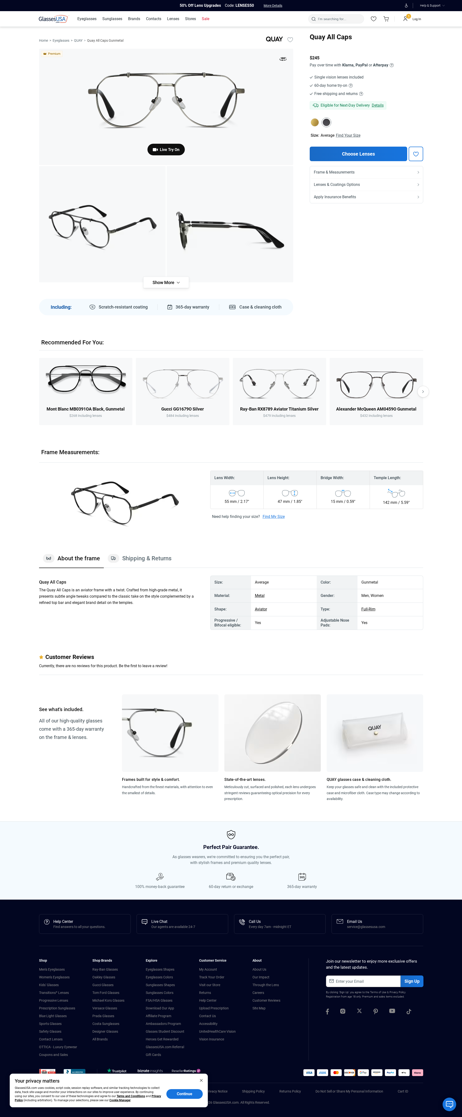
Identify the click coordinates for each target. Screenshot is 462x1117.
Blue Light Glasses (53, 1016)
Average (327, 135)
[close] (201, 1080)
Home (43, 40)
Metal (260, 595)
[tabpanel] (231, 603)
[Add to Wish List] (290, 39)
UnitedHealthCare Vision (217, 1031)
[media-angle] (102, 224)
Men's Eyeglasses (52, 969)
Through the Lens (265, 985)
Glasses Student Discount (165, 1031)
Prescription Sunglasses (57, 1008)
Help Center (208, 1000)
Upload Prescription (214, 1008)
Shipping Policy (253, 1091)
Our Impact (260, 977)
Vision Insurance (211, 1039)
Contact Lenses (51, 1039)
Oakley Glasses (103, 977)
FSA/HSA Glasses (159, 1000)
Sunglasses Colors (159, 993)
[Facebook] (327, 1012)
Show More (163, 282)
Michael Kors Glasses (108, 1000)
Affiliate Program (158, 1016)
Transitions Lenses (54, 993)
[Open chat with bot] (449, 1104)
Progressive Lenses (53, 1000)
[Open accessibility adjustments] (406, 5)
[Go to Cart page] (386, 19)
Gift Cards (153, 1055)
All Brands (100, 1039)
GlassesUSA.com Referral (165, 1047)
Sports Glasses (50, 1024)
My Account (208, 969)
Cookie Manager (119, 1100)
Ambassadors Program (163, 1024)
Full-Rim (368, 609)
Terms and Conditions (131, 1096)
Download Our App (160, 1008)
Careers (258, 993)
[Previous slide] (39, 391)
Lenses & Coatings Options (337, 184)
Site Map (259, 1008)
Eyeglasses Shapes (160, 969)
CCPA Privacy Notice (212, 1091)
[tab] (71, 561)
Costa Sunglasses (105, 1024)
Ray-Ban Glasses (105, 969)
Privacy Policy (397, 992)
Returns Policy (290, 1091)
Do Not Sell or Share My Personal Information (349, 1091)
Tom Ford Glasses (105, 993)
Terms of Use (378, 992)
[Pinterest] (375, 1012)
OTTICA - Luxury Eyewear (58, 1047)
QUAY (78, 40)
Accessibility (208, 1024)
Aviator (261, 609)
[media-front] (166, 107)
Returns (205, 993)
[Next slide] (423, 391)
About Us (259, 969)
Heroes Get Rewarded (162, 1039)
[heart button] (416, 154)
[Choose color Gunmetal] (326, 122)
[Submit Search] (313, 19)
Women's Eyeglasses (54, 977)
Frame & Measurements (334, 172)
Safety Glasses (50, 1031)
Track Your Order (211, 977)
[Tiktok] (408, 1012)
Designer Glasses (105, 1031)
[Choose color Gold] (315, 122)
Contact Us (207, 1016)
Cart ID (403, 1091)
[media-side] (230, 224)
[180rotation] (283, 60)
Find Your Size (348, 135)
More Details (273, 6)
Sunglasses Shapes (160, 985)
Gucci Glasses (102, 985)
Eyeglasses (61, 40)
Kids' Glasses (49, 985)
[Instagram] (342, 1012)
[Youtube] (392, 1012)
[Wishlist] (373, 19)
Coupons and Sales (53, 1055)
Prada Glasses (103, 1016)
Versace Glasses (104, 1008)
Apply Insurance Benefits (335, 197)
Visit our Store (209, 985)
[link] (54, 19)
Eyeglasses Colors (159, 977)
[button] (47, 1073)
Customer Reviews (266, 1000)
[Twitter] (359, 1012)
